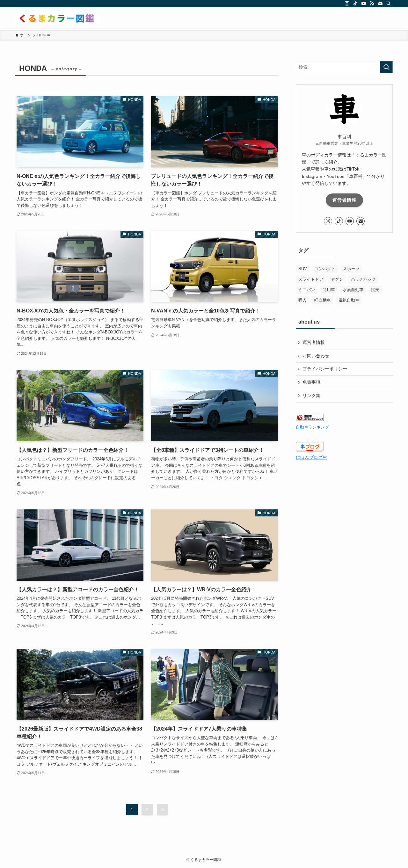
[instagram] (347, 3)
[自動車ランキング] (310, 419)
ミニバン (306, 289)
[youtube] (364, 3)
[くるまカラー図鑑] (57, 18)
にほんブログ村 (311, 457)
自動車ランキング (312, 427)
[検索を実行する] (386, 67)
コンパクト (325, 268)
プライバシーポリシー (324, 368)
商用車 (329, 289)
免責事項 (311, 382)
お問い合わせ (315, 355)
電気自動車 (349, 300)
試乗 (375, 289)
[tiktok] (355, 3)
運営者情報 (344, 200)
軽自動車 (322, 300)
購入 (302, 300)
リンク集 (311, 395)
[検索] (388, 3)
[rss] (372, 3)
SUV (302, 268)
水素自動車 (353, 289)
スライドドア (310, 279)
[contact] (380, 3)
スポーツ (351, 268)
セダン (337, 279)
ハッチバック (363, 279)
